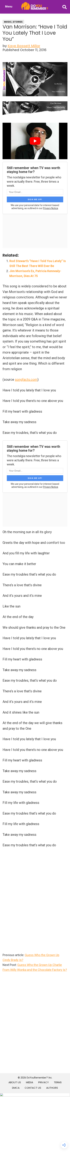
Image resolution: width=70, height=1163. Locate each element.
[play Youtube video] (35, 141)
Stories (18, 21)
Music (8, 21)
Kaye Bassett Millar (24, 45)
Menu (8, 6)
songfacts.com (26, 379)
